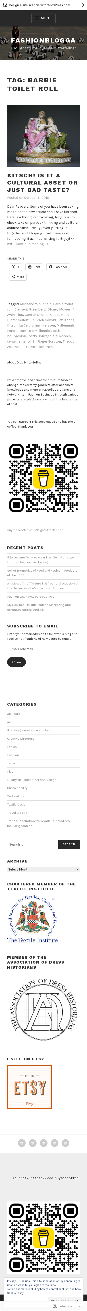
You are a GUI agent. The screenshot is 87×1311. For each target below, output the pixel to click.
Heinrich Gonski (43, 320)
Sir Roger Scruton (46, 341)
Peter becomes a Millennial (29, 331)
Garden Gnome (36, 315)
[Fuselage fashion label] (44, 1143)
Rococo (65, 336)
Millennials (66, 325)
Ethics (12, 747)
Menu (46, 18)
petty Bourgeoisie (43, 336)
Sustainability (17, 788)
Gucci (54, 315)
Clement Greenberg (30, 309)
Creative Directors (20, 739)
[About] (65, 1143)
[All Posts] (33, 1143)
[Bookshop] (54, 1143)
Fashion (13, 755)
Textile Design (17, 804)
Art (9, 722)
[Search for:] (43, 844)
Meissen (48, 325)
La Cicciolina (29, 325)
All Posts (13, 714)
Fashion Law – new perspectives (30, 597)
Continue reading (32, 244)
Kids (10, 771)
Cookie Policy (15, 1293)
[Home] (22, 1143)
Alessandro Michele (35, 304)
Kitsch (12, 325)
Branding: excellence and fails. (29, 730)
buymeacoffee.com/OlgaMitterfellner (35, 530)
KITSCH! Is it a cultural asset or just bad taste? (42, 182)
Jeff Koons (66, 320)
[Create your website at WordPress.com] (43, 5)
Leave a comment (40, 347)
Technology (15, 796)
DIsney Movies (59, 309)
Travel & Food (17, 813)
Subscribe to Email (32, 626)
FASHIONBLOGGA (43, 40)
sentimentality (19, 341)
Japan (11, 763)
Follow (16, 662)
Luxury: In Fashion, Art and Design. (32, 780)
